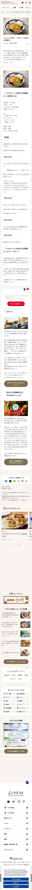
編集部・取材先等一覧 (10, 844)
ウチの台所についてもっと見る (16, 662)
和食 (11, 43)
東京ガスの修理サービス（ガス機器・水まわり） (19, 862)
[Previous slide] (13, 544)
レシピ (7, 7)
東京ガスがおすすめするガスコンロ (16, 384)
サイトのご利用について (13, 500)
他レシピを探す (15, 304)
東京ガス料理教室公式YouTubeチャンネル (16, 462)
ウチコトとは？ (8, 849)
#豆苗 (13, 675)
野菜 (16, 43)
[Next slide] (30, 8)
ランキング (7, 828)
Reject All (16, 883)
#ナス (20, 679)
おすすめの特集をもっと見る (16, 751)
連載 (5, 839)
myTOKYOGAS (4, 862)
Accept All (16, 886)
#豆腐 (26, 675)
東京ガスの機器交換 (23, 864)
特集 (5, 834)
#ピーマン (13, 679)
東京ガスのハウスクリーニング (11, 864)
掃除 (15, 7)
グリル (6, 43)
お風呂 (29, 7)
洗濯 (22, 7)
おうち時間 (8, 852)
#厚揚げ (20, 675)
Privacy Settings (16, 879)
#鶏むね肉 (6, 675)
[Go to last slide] (2, 8)
